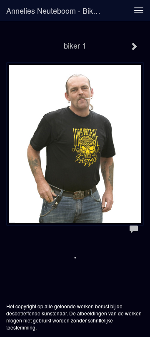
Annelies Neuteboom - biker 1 (56, 10)
